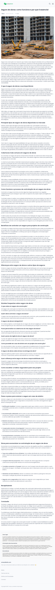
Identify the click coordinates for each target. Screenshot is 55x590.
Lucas (18, 13)
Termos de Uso (5, 573)
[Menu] (53, 4)
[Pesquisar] (50, 4)
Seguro (3, 13)
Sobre (2, 570)
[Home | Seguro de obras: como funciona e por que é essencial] (14, 4)
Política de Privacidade (7, 576)
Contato (3, 579)
